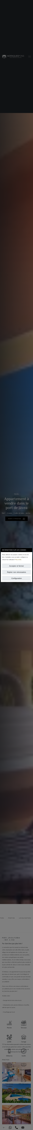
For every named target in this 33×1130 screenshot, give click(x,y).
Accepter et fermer (16, 566)
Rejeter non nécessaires (16, 572)
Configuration (16, 578)
